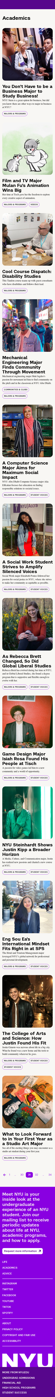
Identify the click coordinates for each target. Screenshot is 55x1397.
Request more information (20, 1251)
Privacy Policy (12, 1329)
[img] (27, 54)
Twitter (7, 1289)
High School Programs (19, 1388)
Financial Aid (11, 1383)
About (6, 1323)
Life (4, 1262)
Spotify (7, 1313)
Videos (34, 204)
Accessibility (11, 1341)
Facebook (9, 1295)
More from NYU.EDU (15, 1372)
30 (22, 1174)
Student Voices (39, 495)
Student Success (14, 1392)
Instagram (9, 1283)
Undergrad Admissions (18, 1378)
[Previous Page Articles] (4, 1175)
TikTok (6, 1307)
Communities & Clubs (15, 389)
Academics (9, 1267)
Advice (7, 1273)
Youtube (8, 1301)
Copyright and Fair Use (18, 1335)
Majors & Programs (15, 113)
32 (36, 1174)
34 (50, 1174)
